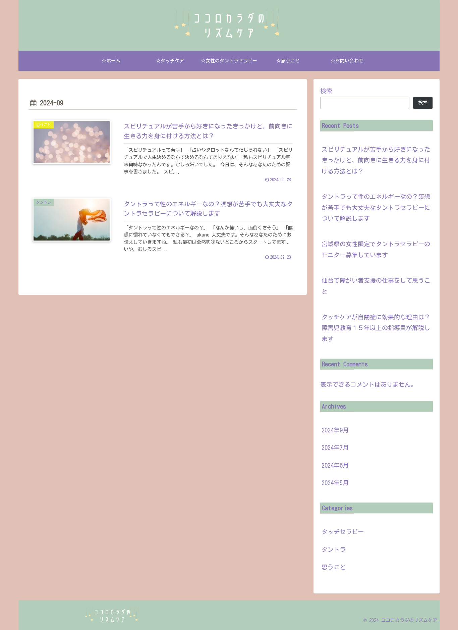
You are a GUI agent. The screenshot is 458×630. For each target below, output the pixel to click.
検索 (326, 91)
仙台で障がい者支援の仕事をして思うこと (376, 285)
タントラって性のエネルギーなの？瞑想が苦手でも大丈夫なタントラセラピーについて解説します (376, 207)
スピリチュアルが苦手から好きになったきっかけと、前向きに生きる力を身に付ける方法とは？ (376, 160)
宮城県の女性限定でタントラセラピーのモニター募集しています (376, 249)
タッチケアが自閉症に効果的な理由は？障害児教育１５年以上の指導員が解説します (376, 328)
